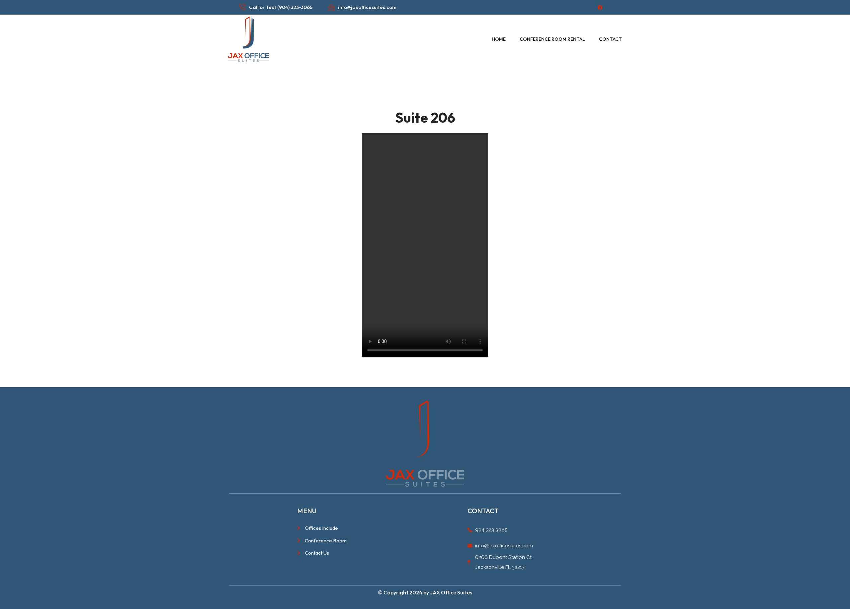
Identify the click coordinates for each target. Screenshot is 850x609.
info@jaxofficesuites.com (367, 7)
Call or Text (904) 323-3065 (280, 7)
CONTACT (610, 39)
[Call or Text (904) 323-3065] (242, 6)
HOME (499, 39)
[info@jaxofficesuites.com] (331, 7)
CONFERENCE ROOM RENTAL (552, 39)
